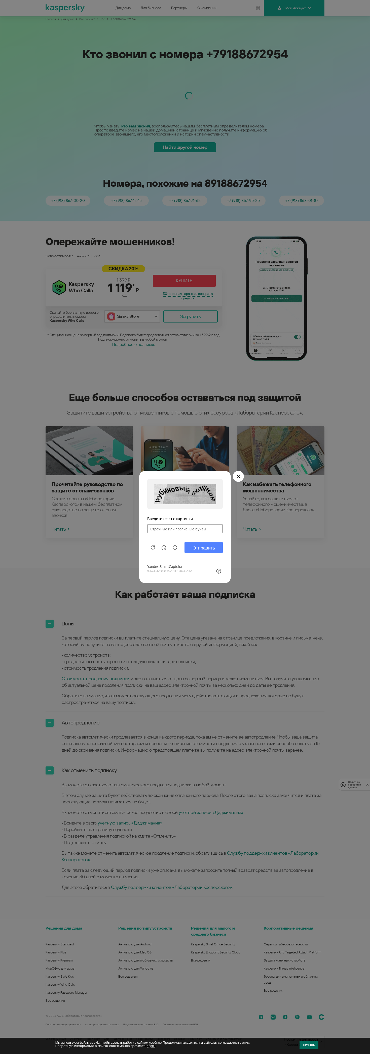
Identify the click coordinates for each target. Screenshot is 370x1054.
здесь (151, 1046)
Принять (309, 1044)
